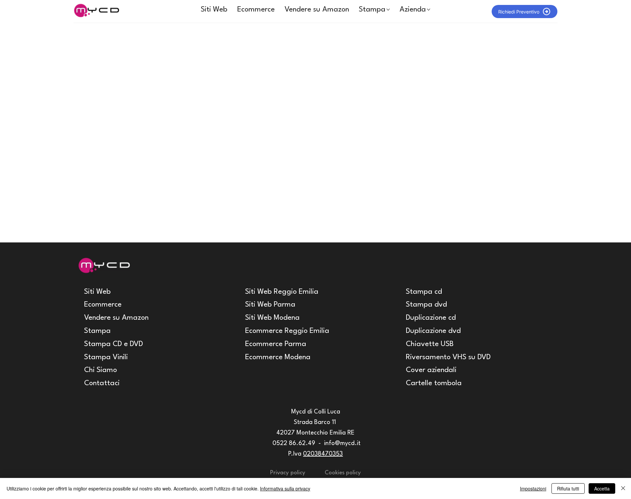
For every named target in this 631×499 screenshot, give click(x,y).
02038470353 (323, 454)
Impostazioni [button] (533, 488)
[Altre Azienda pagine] (428, 9)
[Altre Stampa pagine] (388, 9)
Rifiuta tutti (568, 488)
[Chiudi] (623, 488)
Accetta (602, 488)
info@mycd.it (342, 443)
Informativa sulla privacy (285, 488)
